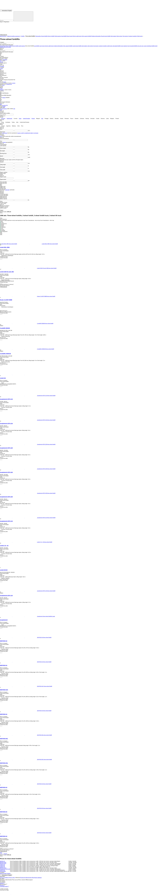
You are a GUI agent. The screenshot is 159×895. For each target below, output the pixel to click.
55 (4, 853)
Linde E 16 (2, 864)
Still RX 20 (2, 861)
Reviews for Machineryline (26, 877)
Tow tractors (125, 36)
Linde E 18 (2, 866)
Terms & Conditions (4, 877)
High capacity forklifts (86, 36)
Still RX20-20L (4, 738)
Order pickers (119, 36)
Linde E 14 (2, 870)
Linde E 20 (2, 865)
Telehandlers (38, 36)
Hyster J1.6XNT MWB (6, 299)
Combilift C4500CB (5, 353)
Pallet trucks (139, 36)
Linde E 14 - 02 (4, 545)
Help (5, 873)
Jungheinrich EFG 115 (6, 595)
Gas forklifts (63, 36)
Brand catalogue (38, 877)
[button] (79, 28)
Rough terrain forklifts (105, 36)
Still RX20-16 (3, 641)
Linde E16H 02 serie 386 (7, 271)
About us (2, 873)
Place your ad (3, 286)
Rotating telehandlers (96, 36)
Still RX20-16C (4, 689)
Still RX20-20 (3, 811)
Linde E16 (3, 378)
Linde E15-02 (3, 570)
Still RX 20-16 (3, 863)
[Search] (23, 16)
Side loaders (113, 36)
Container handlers (132, 36)
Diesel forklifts (44, 36)
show (1, 210)
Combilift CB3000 (5, 328)
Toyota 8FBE (3, 871)
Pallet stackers (58, 36)
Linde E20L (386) (5, 247)
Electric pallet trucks (77, 36)
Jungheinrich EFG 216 (6, 423)
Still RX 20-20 (3, 862)
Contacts (8, 873)
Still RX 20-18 (3, 867)
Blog (33, 877)
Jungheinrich (4, 620)
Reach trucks (69, 36)
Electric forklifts (51, 36)
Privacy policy (12, 877)
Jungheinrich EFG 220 (6, 448)
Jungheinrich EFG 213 (6, 399)
